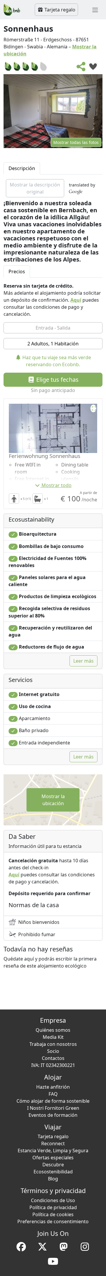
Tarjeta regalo (59, 9)
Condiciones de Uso (53, 1200)
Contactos (53, 1058)
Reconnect (53, 1143)
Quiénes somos (53, 1030)
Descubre (53, 1164)
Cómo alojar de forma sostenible (53, 1101)
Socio (53, 1051)
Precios (17, 271)
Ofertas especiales (53, 1157)
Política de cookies (53, 1214)
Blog (53, 1178)
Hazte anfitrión (53, 1087)
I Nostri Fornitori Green (53, 1108)
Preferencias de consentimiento (53, 1221)
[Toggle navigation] (95, 10)
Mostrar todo (57, 485)
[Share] (81, 68)
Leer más (83, 661)
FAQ (53, 1094)
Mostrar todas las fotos (76, 142)
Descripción (22, 168)
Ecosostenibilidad (53, 1171)
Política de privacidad (53, 1207)
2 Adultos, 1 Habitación (53, 343)
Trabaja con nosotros (53, 1044)
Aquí (75, 300)
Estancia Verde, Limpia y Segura (53, 1150)
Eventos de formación (53, 1115)
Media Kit (53, 1037)
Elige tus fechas (57, 380)
